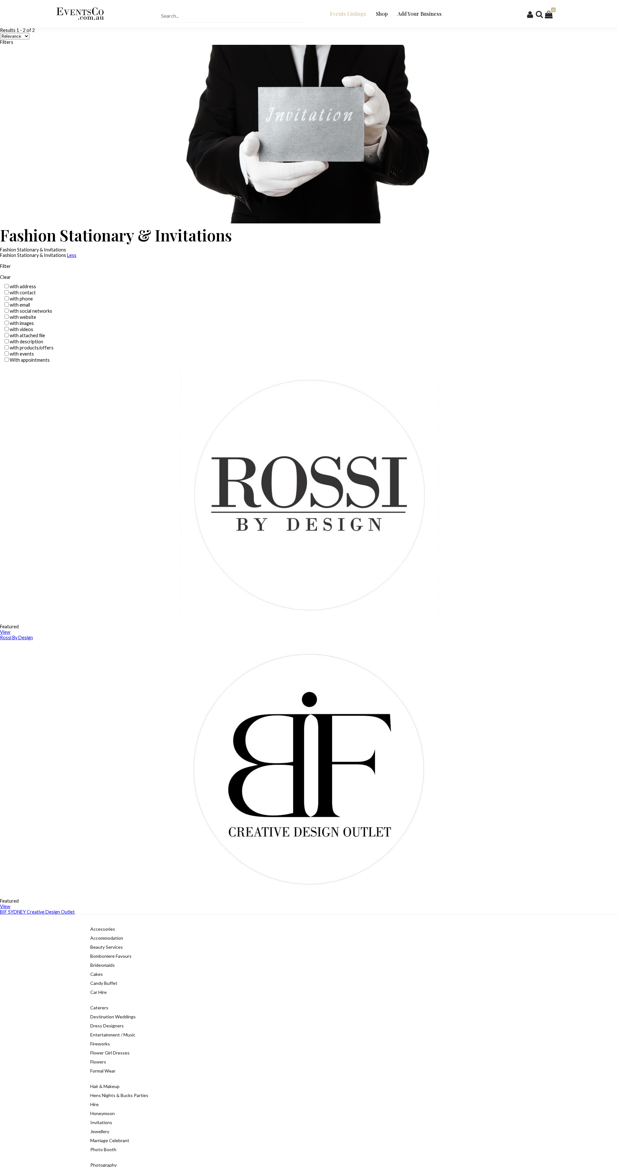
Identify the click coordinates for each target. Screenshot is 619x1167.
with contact (23, 292)
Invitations (101, 1122)
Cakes (96, 974)
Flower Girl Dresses (110, 1052)
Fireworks (100, 1043)
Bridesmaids (102, 965)
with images (22, 323)
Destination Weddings (113, 1016)
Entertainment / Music (112, 1034)
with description (26, 341)
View (5, 632)
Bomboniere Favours (111, 956)
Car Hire (98, 992)
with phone (21, 298)
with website (23, 317)
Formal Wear (102, 1071)
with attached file (27, 335)
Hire (94, 1104)
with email (20, 305)
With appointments (30, 360)
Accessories (102, 929)
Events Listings (348, 13)
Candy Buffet (103, 983)
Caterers (99, 1007)
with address (23, 286)
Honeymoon (102, 1113)
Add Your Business (420, 13)
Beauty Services (106, 947)
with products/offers (32, 347)
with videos (21, 329)
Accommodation (106, 938)
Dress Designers (107, 1025)
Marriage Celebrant (109, 1140)
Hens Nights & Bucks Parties (119, 1095)
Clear (5, 277)
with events (22, 354)
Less (71, 255)
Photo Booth (103, 1149)
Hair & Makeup (105, 1086)
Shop (382, 13)
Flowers (98, 1061)
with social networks (31, 311)
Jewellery (99, 1131)
